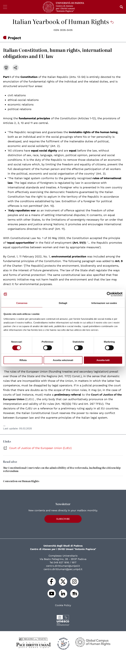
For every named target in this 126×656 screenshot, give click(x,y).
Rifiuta (23, 360)
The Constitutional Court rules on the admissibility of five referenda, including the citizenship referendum (62, 469)
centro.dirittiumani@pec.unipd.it (63, 569)
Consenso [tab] (21, 303)
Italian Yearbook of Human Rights (61, 21)
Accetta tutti (103, 360)
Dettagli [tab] (63, 303)
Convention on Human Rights (21, 481)
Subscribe (63, 518)
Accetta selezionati (63, 360)
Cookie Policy (63, 605)
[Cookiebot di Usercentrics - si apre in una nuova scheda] (109, 294)
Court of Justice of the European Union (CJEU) (40, 448)
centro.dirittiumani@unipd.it (63, 565)
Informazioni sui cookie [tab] (104, 303)
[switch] (47, 347)
